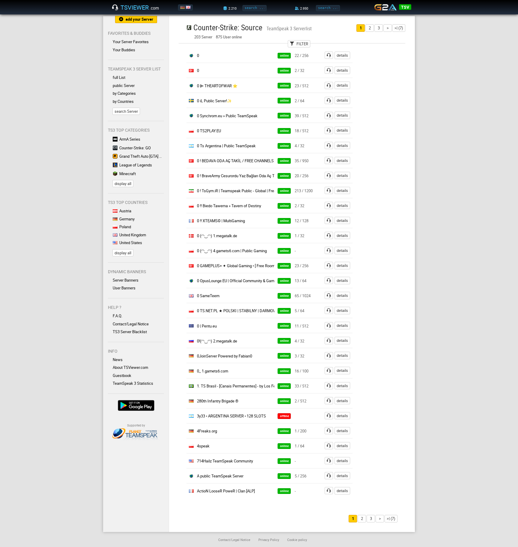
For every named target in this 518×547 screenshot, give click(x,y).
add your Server (139, 19)
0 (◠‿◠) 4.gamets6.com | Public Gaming (232, 250)
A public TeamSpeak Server (220, 476)
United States (130, 242)
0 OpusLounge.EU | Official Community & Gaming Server (244, 280)
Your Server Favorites (131, 41)
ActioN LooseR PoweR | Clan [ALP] (226, 491)
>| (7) (398, 28)
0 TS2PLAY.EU (209, 130)
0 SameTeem (208, 295)
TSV (405, 7)
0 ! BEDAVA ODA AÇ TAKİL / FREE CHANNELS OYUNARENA (246, 160)
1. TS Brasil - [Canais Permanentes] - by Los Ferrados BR (244, 386)
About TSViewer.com (130, 367)
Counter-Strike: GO (135, 148)
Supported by (136, 425)
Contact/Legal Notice (131, 324)
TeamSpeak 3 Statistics (133, 383)
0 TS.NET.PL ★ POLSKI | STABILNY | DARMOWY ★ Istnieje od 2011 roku (258, 310)
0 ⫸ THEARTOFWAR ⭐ (217, 85)
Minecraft (127, 173)
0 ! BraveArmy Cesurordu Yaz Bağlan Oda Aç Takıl (239, 175)
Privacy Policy (268, 539)
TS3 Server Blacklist (130, 331)
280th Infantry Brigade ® (217, 401)
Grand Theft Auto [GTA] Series (141, 156)
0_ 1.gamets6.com (212, 371)
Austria (125, 211)
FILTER (302, 43)
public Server (124, 85)
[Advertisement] (387, 141)
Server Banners (125, 280)
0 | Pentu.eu (207, 326)
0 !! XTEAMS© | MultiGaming (221, 220)
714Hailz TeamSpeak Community (225, 461)
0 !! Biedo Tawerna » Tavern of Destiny (229, 205)
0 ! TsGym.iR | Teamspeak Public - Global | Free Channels (245, 190)
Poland (125, 226)
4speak (203, 446)
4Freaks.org (207, 431)
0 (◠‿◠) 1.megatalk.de (217, 235)
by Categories (124, 93)
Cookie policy (297, 539)
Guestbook (122, 375)
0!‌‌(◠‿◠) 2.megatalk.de (217, 341)
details (342, 55)
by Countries (123, 101)
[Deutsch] (183, 7)
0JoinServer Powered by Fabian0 (224, 356)
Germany (127, 219)
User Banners (124, 288)
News (118, 359)
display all (123, 183)
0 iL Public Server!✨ (214, 100)
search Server (126, 111)
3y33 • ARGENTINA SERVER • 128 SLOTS (231, 416)
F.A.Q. (117, 315)
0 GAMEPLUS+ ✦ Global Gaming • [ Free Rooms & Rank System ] (251, 265)
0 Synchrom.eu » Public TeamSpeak (227, 115)
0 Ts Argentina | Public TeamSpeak (226, 145)
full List (119, 77)
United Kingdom (132, 235)
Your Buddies (124, 49)
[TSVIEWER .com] (115, 7)
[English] (189, 7)
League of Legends (135, 165)
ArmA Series (129, 139)
